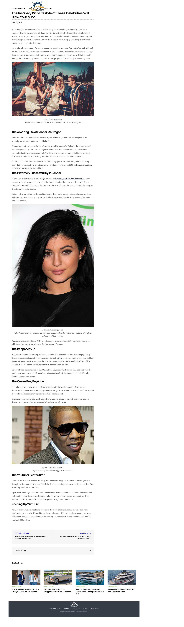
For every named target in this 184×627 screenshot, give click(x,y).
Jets (39, 8)
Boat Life (48, 8)
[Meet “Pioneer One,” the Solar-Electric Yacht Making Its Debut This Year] (90, 577)
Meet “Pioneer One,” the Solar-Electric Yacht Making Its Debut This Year (90, 591)
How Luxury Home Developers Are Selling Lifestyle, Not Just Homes (25, 590)
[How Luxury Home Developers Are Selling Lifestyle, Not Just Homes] (26, 577)
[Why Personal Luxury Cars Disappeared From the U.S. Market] (58, 577)
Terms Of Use (94, 608)
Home (85, 608)
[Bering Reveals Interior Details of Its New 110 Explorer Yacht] (122, 577)
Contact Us (76, 608)
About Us (66, 608)
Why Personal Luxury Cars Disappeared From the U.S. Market (57, 590)
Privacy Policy (55, 608)
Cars (31, 8)
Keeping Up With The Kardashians (70, 178)
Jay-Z (59, 358)
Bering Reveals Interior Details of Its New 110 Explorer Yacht (121, 590)
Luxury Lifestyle (19, 8)
